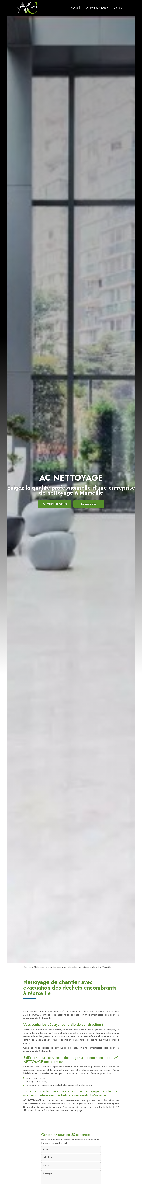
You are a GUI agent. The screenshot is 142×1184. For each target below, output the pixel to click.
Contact (118, 8)
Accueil (75, 8)
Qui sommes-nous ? (96, 8)
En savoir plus (88, 504)
